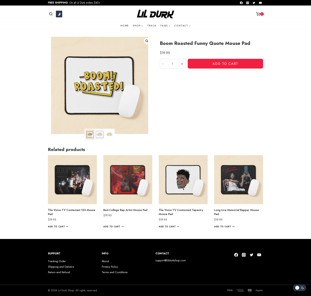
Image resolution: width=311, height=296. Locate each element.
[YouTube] (260, 3)
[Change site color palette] (59, 14)
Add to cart (225, 63)
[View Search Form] (50, 14)
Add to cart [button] (56, 226)
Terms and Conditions (115, 272)
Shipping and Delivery (61, 267)
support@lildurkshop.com (171, 260)
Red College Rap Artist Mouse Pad (125, 210)
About (105, 261)
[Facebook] (241, 3)
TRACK (151, 25)
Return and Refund (59, 272)
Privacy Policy (110, 267)
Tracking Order (57, 261)
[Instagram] (247, 3)
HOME (125, 25)
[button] (147, 41)
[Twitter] (254, 3)
